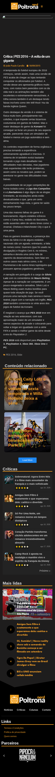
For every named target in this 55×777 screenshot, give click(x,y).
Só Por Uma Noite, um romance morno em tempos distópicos (30, 517)
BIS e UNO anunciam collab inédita (29, 673)
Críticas (21, 710)
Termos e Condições (13, 728)
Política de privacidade (15, 732)
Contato (46, 710)
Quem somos (10, 736)
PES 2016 (11, 354)
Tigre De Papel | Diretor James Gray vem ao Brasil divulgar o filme (32, 661)
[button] (42, 6)
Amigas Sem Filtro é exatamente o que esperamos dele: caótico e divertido (32, 499)
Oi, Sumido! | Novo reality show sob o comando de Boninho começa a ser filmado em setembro (32, 646)
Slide (19, 354)
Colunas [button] (33, 710)
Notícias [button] (8, 710)
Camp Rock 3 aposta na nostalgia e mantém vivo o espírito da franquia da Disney (32, 557)
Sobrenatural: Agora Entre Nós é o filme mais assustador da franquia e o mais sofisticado (32, 480)
